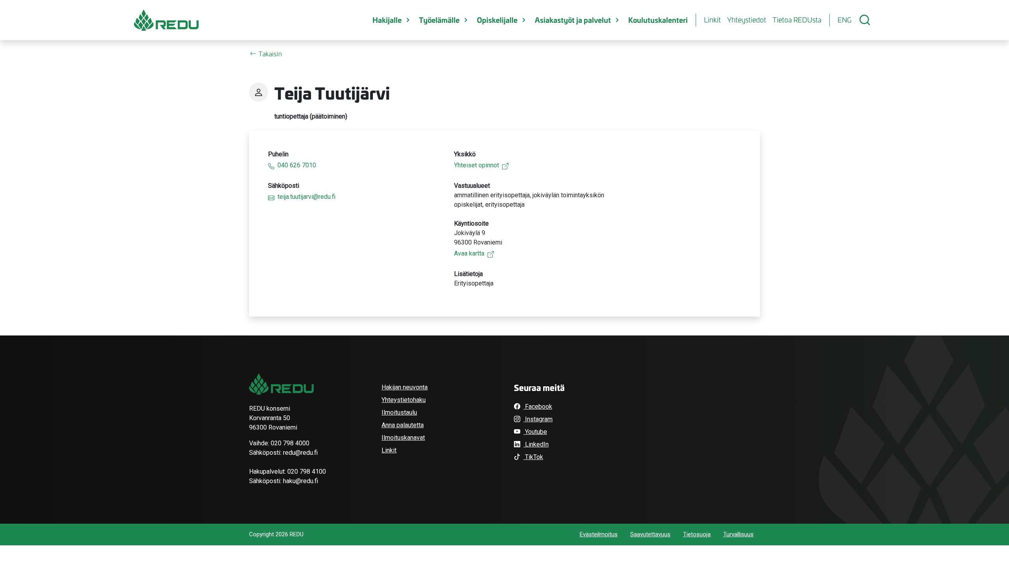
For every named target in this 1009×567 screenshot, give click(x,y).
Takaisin (270, 53)
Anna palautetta (403, 425)
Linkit (712, 19)
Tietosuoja (697, 534)
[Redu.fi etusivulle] (166, 20)
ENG (844, 19)
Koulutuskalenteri (658, 20)
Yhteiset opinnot (476, 165)
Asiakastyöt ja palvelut (573, 20)
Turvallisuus (738, 534)
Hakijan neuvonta (405, 387)
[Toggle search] (864, 20)
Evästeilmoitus (599, 534)
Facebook (537, 406)
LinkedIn (536, 444)
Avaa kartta (469, 253)
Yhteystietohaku (404, 400)
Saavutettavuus (650, 534)
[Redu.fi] (281, 384)
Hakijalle (387, 20)
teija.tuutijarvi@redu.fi (306, 196)
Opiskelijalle (497, 20)
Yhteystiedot (746, 19)
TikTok (533, 457)
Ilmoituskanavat (403, 437)
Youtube (535, 431)
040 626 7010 (296, 165)
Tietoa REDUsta (797, 19)
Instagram (538, 419)
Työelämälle (439, 20)
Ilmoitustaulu (399, 412)
